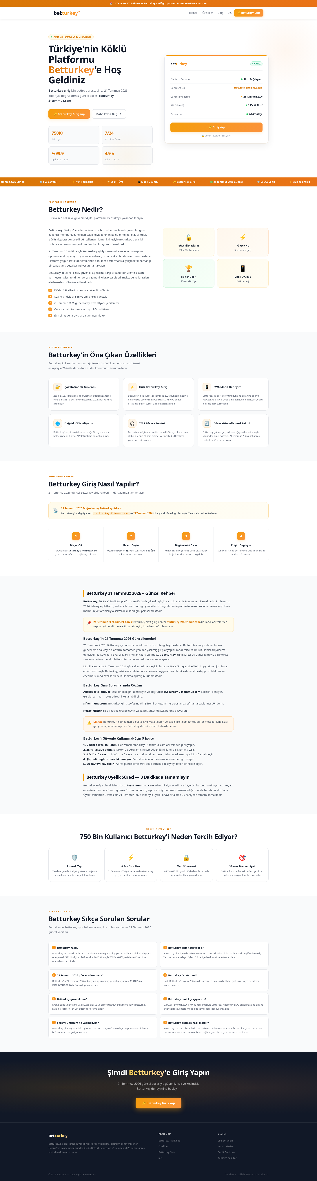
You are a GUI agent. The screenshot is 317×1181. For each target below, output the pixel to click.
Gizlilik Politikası (226, 1152)
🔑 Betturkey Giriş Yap (69, 114)
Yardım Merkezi (226, 1146)
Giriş (220, 13)
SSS (230, 13)
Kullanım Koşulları (227, 1158)
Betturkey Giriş (166, 1152)
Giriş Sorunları (225, 1140)
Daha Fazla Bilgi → (109, 114)
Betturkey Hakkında (169, 1140)
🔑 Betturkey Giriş (248, 13)
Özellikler (207, 13)
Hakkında (192, 13)
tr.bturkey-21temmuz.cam (192, 3)
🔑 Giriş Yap (216, 127)
